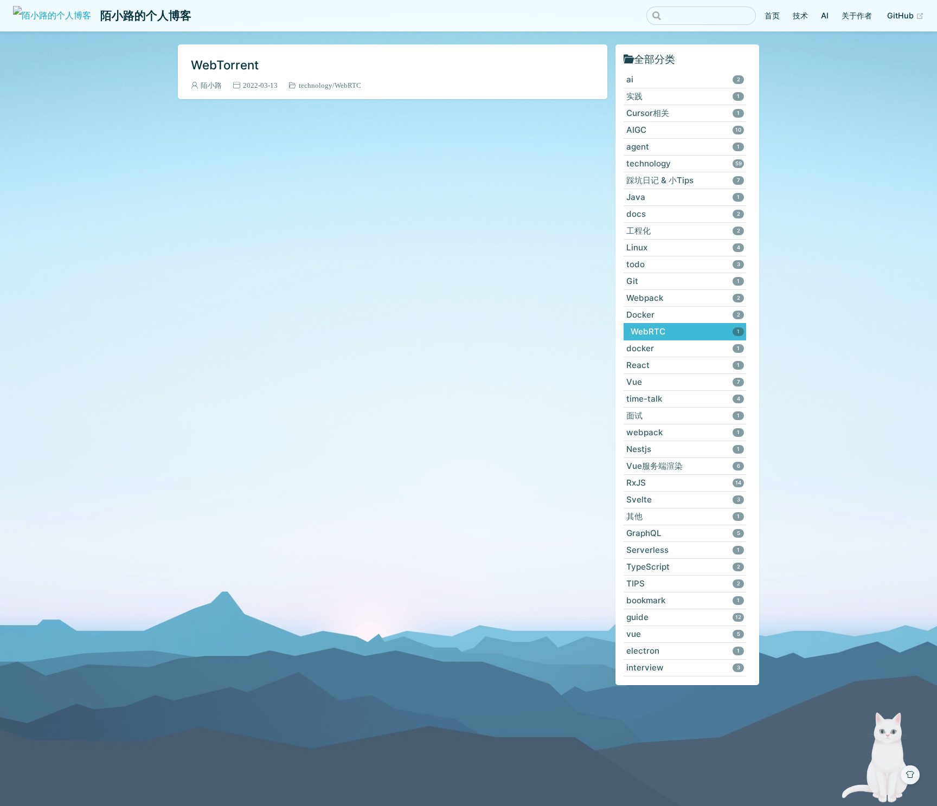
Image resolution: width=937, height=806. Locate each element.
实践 (683, 96)
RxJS (683, 483)
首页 (772, 15)
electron (683, 651)
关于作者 (857, 15)
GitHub (901, 15)
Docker (683, 314)
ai (683, 79)
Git (683, 281)
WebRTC (348, 85)
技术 (800, 15)
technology (315, 85)
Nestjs (683, 449)
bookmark (683, 600)
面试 (683, 415)
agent (683, 146)
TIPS (683, 583)
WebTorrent (225, 64)
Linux (683, 247)
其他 (683, 516)
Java (683, 197)
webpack (683, 432)
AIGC (683, 130)
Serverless (683, 550)
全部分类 (654, 59)
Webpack (683, 298)
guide (683, 617)
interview (683, 667)
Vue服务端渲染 (683, 466)
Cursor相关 (683, 113)
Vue (683, 382)
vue (683, 634)
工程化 (683, 230)
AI (825, 15)
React (683, 365)
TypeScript (683, 567)
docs (683, 214)
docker (683, 348)
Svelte (683, 499)
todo (683, 264)
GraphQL (683, 533)
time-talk (683, 399)
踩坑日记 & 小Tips (683, 180)
